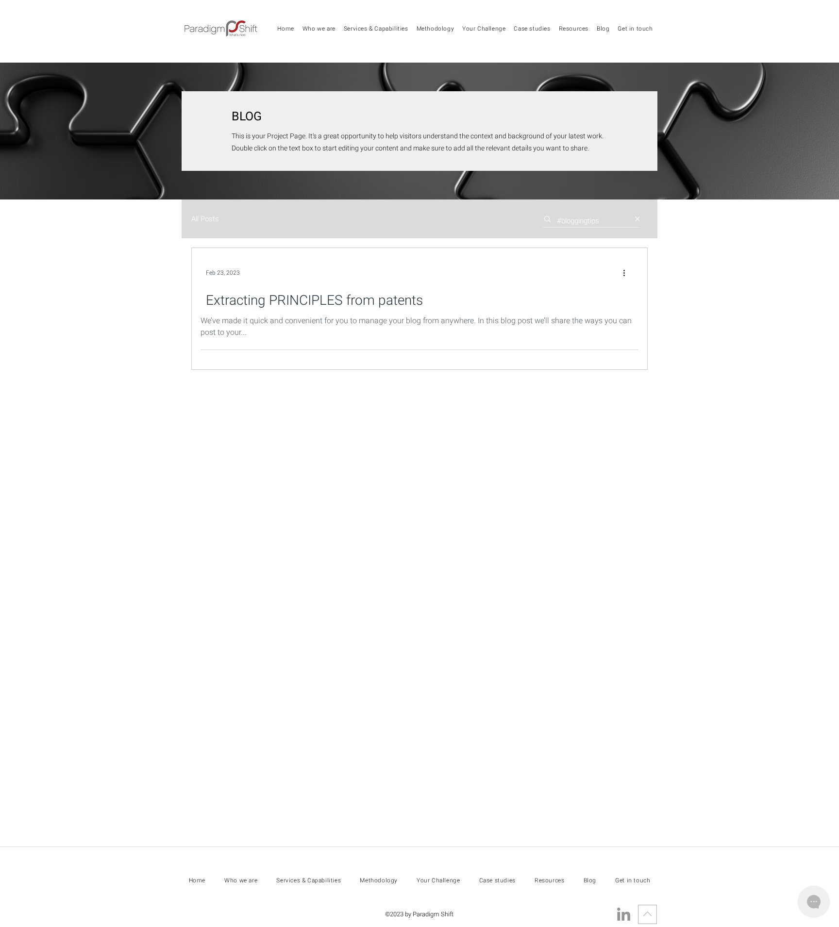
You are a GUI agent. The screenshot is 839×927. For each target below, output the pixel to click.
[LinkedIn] (623, 914)
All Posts (205, 219)
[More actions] (627, 273)
